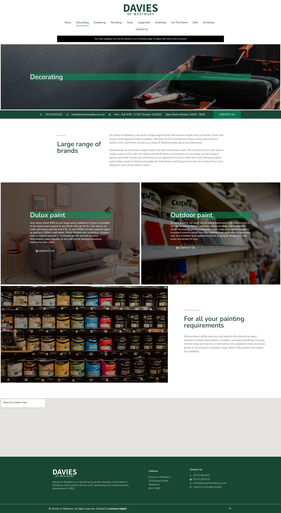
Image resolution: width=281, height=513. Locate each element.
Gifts (195, 22)
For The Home (179, 22)
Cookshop (160, 22)
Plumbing (116, 22)
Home (67, 22)
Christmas (208, 22)
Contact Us (142, 29)
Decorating (82, 22)
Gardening (100, 22)
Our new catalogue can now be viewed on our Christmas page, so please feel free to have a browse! (140, 38)
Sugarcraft (144, 22)
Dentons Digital (118, 508)
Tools (130, 22)
